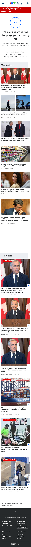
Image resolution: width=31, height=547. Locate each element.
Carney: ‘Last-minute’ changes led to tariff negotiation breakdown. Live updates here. (13, 87)
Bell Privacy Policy (22, 523)
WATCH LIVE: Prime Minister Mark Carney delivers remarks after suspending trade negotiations (13, 290)
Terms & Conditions (22, 525)
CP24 (3, 534)
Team (11, 505)
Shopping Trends (8, 56)
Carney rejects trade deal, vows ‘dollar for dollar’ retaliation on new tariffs (14, 114)
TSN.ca (4, 538)
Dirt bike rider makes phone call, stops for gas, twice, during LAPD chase (14, 488)
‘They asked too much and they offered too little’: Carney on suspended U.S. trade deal (14, 330)
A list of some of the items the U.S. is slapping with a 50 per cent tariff (13, 165)
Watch (22, 52)
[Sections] (3, 3)
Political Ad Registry (22, 528)
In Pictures (9, 54)
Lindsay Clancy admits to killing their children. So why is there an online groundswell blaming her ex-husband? (14, 219)
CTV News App (6, 503)
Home (7, 52)
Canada (17, 52)
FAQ (21, 503)
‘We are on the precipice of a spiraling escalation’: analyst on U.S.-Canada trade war (14, 409)
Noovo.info (20, 534)
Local (12, 52)
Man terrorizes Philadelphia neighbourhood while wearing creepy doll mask (15, 449)
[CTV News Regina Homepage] (15, 3)
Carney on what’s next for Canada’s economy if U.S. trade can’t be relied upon (13, 370)
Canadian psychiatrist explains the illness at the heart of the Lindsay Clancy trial (15, 191)
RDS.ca (19, 538)
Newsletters (5, 505)
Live (26, 56)
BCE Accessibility (7, 525)
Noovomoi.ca (20, 536)
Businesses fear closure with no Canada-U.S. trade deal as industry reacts (15, 139)
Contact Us (15, 503)
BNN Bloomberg (6, 536)
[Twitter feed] (15, 511)
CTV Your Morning (19, 54)
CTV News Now (19, 56)
